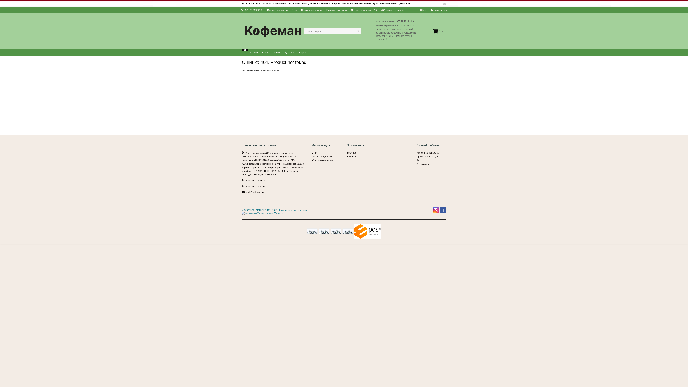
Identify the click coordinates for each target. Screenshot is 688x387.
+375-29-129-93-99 (253, 10)
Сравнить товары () (393, 10)
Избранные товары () (365, 10)
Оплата (277, 52)
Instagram (351, 153)
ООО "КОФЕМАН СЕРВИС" (257, 210)
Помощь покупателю (311, 10)
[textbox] (332, 31)
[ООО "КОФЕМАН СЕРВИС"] (245, 50)
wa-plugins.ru (300, 210)
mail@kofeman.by (279, 10)
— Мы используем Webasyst (268, 213)
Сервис (303, 52)
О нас (294, 10)
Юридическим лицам (336, 10)
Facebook (351, 156)
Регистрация (440, 10)
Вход (424, 10)
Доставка (290, 52)
